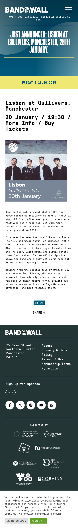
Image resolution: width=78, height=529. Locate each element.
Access (47, 345)
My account (51, 368)
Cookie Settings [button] (16, 520)
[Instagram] (30, 405)
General (39, 302)
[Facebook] (9, 405)
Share (37, 313)
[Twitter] (20, 405)
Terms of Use (52, 359)
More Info (20, 123)
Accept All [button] (38, 520)
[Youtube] (41, 405)
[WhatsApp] (52, 405)
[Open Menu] (68, 9)
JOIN (10, 392)
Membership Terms (56, 363)
